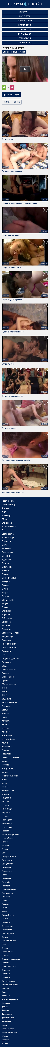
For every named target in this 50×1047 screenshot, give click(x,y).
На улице (6, 816)
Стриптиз (6, 970)
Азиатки (5, 508)
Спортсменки (7, 951)
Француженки (8, 1017)
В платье (5, 596)
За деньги (6, 699)
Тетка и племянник (10, 984)
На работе (6, 812)
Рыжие (5, 918)
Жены (4, 688)
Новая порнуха (8, 501)
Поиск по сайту (8, 504)
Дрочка (5, 680)
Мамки (5, 761)
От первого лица (10, 52)
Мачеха (5, 772)
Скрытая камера (9, 940)
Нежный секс (7, 838)
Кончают (5, 732)
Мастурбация (7, 768)
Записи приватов (9, 702)
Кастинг (5, 724)
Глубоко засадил (9, 647)
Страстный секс (9, 966)
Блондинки (7, 523)
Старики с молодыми (11, 959)
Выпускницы (7, 636)
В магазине (7, 567)
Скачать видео (12, 94)
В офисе (5, 585)
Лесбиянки (6, 754)
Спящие (5, 955)
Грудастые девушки (10, 658)
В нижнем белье (9, 578)
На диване (6, 798)
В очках (5, 589)
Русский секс (8, 915)
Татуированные (8, 981)
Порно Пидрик (25, 43)
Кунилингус (7, 746)
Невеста (5, 831)
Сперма (5, 948)
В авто (4, 545)
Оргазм (5, 849)
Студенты (6, 977)
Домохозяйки (8, 677)
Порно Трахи (25, 38)
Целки (4, 1025)
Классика (6, 728)
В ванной (6, 556)
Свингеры (6, 922)
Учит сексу (6, 1003)
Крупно (5, 743)
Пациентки (7, 871)
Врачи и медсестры (10, 633)
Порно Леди (24, 16)
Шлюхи (5, 1036)
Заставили (6, 706)
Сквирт (5, 937)
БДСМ (4, 519)
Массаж (5, 765)
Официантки (7, 864)
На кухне (5, 801)
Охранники (6, 867)
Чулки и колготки (9, 1032)
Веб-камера (7, 618)
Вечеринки (6, 622)
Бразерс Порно (25, 21)
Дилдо (5, 666)
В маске (5, 570)
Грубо (4, 655)
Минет (22, 52)
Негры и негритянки (10, 834)
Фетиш (5, 1006)
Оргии (4, 853)
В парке (5, 592)
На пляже (6, 805)
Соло (4, 944)
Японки (5, 1043)
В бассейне (6, 548)
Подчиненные (8, 893)
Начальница (7, 827)
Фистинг (5, 1010)
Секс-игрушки (8, 933)
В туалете (6, 614)
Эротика (5, 1039)
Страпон (5, 962)
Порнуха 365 (24, 12)
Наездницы (7, 823)
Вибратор (6, 625)
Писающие (6, 878)
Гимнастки (6, 640)
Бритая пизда (8, 537)
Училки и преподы (10, 999)
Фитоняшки (7, 1014)
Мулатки (5, 794)
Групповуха (6, 662)
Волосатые (6, 629)
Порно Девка (25, 29)
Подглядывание (9, 889)
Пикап (4, 874)
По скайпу (6, 882)
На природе (7, 809)
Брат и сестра (8, 534)
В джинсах (6, 559)
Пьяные (5, 904)
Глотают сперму (9, 644)
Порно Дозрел (24, 34)
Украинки (6, 995)
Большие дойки (9, 526)
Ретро (4, 911)
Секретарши (7, 929)
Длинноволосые (9, 669)
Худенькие (6, 1021)
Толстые (5, 988)
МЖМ (4, 779)
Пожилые (6, 896)
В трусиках (6, 611)
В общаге (6, 581)
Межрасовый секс (10, 776)
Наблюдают (7, 820)
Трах (4, 992)
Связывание (7, 926)
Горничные (6, 651)
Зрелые (5, 710)
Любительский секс (10, 757)
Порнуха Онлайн (25, 4)
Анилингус (6, 515)
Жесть (4, 691)
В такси (5, 607)
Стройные (6, 973)
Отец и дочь (7, 860)
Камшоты (6, 721)
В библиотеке (7, 552)
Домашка (6, 673)
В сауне (5, 603)
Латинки (5, 750)
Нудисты (5, 845)
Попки (4, 900)
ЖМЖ (4, 695)
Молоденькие (8, 790)
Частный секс (8, 1028)
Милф (4, 783)
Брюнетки (6, 541)
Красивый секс (8, 739)
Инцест (5, 717)
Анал (4, 512)
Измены (5, 713)
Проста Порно (24, 25)
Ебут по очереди (9, 684)
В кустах (5, 563)
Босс (4, 530)
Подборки (6, 885)
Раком (4, 907)
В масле (5, 574)
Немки (5, 842)
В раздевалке (8, 600)
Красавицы (7, 735)
